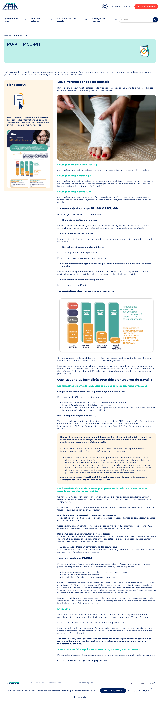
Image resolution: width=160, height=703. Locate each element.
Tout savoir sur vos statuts (67, 19)
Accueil (7, 36)
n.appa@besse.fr (98, 660)
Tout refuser (141, 691)
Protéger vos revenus (99, 19)
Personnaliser (81, 697)
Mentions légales (85, 683)
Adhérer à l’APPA (121, 6)
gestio (86, 660)
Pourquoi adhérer (35, 19)
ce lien (79, 510)
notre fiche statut (41, 117)
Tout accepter (113, 691)
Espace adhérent (146, 6)
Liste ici (98, 186)
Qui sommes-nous (11, 19)
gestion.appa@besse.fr (134, 518)
